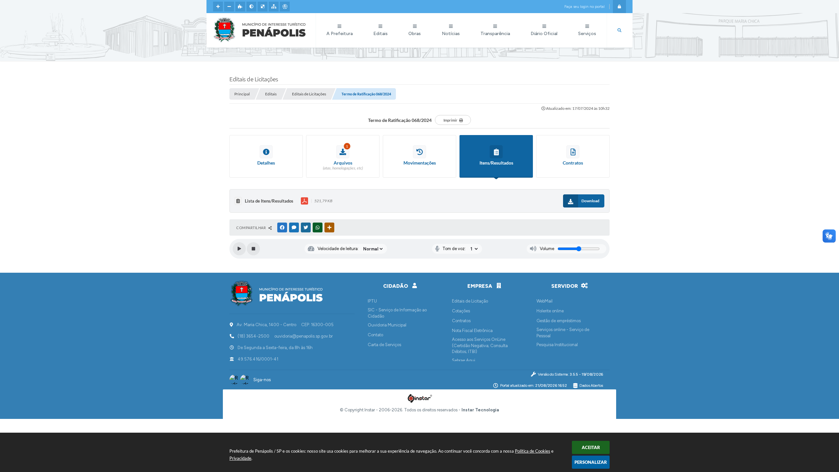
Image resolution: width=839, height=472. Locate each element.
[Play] (239, 248)
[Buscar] (619, 30)
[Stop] (253, 248)
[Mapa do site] (274, 6)
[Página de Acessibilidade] (285, 6)
